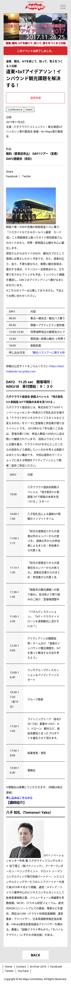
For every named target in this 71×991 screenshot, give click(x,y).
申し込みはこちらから (19, 797)
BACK (35, 955)
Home (8, 966)
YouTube (23, 971)
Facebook (56, 966)
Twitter (9, 971)
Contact (21, 966)
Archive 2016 (38, 966)
